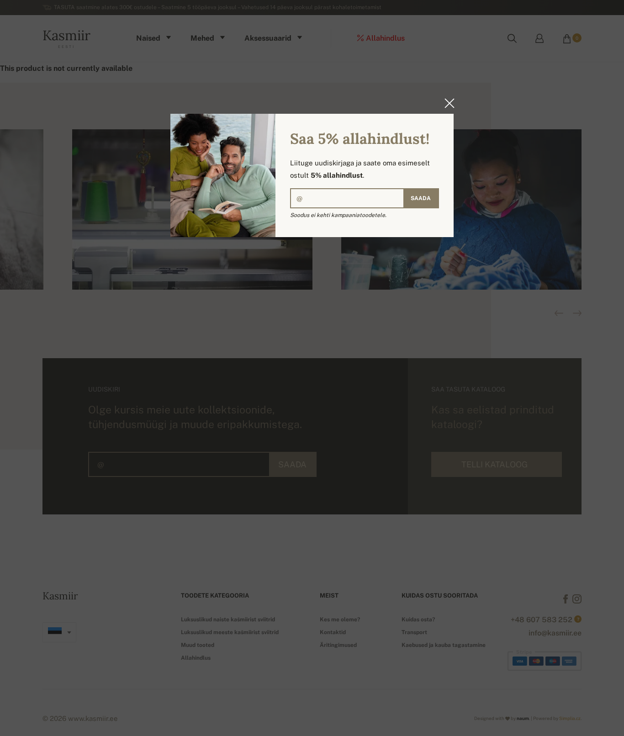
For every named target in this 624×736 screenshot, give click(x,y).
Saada (421, 198)
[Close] (447, 103)
